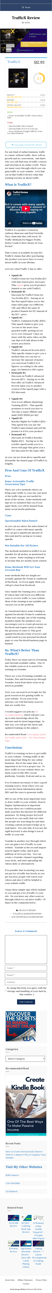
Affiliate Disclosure (25, 1280)
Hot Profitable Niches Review (27, 917)
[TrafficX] (18, 79)
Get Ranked (11, 1191)
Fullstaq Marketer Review (27, 914)
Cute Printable (13, 1183)
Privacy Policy (41, 1280)
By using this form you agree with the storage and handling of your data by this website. (27, 991)
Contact (26, 1284)
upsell (20, 285)
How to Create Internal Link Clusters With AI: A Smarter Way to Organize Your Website (26, 1154)
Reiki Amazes (12, 1175)
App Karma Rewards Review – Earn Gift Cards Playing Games (26, 1257)
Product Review (27, 910)
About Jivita (10, 1280)
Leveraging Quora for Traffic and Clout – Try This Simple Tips (25, 737)
